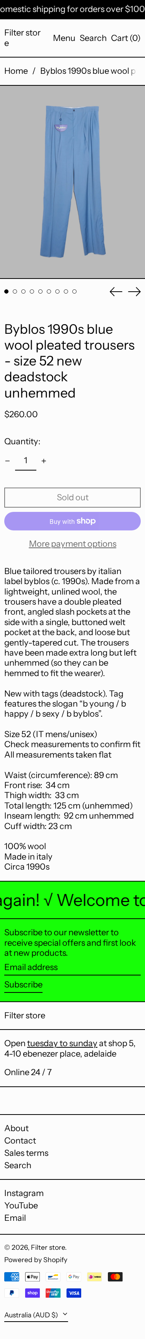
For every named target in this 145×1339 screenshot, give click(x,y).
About (16, 1128)
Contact (20, 1140)
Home (16, 71)
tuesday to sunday (62, 1043)
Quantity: (22, 441)
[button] (93, 38)
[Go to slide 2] (15, 291)
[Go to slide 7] (57, 291)
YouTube (21, 1206)
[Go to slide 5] (40, 291)
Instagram (24, 1193)
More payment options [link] (72, 544)
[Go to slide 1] (6, 291)
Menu (64, 38)
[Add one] (43, 461)
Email (15, 1218)
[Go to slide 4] (32, 291)
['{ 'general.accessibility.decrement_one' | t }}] (7, 461)
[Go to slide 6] (49, 291)
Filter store (22, 37)
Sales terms (26, 1153)
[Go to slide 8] (66, 291)
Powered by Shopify (35, 1260)
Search (17, 1165)
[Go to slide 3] (23, 291)
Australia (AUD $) (32, 1315)
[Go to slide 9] (74, 291)
